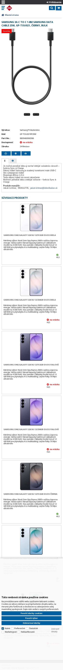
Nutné (7, 628)
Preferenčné (19, 628)
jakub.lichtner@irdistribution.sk (43, 188)
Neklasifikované (28, 632)
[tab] (5, 160)
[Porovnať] (6, 153)
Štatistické (33, 628)
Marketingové (11, 632)
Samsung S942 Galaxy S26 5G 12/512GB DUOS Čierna (30, 494)
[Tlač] (26, 153)
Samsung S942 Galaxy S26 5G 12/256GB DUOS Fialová (31, 429)
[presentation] (5, 161)
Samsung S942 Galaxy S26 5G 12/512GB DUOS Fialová (31, 364)
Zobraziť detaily (55, 630)
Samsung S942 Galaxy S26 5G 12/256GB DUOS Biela (30, 299)
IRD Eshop (15, 8)
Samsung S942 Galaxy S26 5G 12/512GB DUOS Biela (30, 235)
